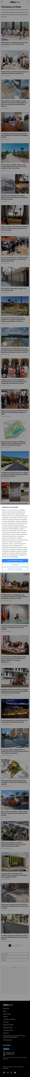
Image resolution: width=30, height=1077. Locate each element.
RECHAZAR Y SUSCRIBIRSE (15, 569)
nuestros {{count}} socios (13, 510)
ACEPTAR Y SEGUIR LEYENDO (15, 560)
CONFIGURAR (15, 564)
